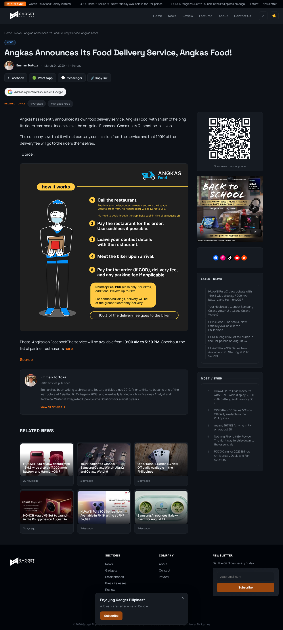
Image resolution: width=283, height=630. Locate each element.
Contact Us (242, 16)
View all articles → (52, 407)
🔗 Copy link (99, 78)
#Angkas (36, 104)
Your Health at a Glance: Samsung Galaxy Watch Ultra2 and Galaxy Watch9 (230, 311)
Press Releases (115, 583)
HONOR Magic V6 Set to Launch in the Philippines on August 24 (195, 4)
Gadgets (111, 570)
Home (157, 16)
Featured (205, 16)
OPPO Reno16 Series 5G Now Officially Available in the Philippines (104, 4)
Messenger (71, 77)
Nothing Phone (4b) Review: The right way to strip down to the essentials (234, 440)
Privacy (164, 577)
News (172, 16)
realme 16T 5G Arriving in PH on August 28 (233, 427)
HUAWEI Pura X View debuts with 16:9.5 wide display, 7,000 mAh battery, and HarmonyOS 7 (230, 295)
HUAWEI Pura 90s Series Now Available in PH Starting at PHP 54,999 (228, 352)
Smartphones (114, 577)
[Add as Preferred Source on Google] (35, 92)
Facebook (16, 77)
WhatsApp (42, 77)
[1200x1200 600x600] (230, 241)
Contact (164, 570)
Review (187, 16)
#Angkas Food (60, 104)
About (223, 16)
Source (26, 359)
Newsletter (270, 4)
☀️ (274, 16)
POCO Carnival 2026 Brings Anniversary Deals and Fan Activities (232, 455)
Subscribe (111, 616)
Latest (254, 4)
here (69, 348)
